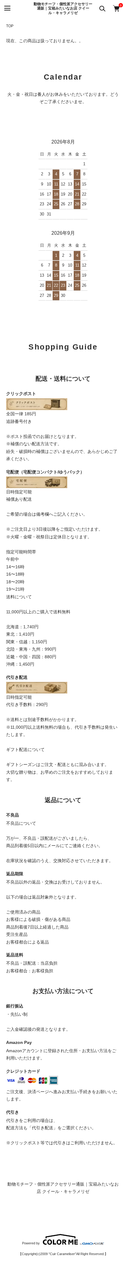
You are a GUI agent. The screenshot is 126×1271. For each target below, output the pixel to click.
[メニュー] (7, 8)
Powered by (31, 1243)
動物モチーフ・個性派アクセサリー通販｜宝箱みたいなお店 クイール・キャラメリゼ (63, 8)
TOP (9, 26)
